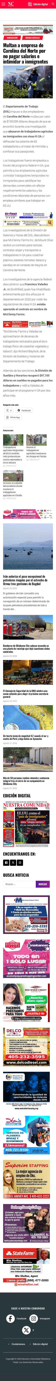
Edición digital (40, 1344)
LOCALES (7, 641)
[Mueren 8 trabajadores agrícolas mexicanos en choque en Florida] (36, 440)
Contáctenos (18, 1344)
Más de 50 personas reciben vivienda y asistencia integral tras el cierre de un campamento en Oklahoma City (26, 781)
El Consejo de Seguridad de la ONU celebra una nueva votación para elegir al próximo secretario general (25, 694)
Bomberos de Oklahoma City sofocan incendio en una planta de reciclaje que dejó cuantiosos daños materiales (26, 648)
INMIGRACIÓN (12, 38)
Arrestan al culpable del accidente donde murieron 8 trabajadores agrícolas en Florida (12, 489)
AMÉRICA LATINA (10, 731)
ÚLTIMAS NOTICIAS (33, 38)
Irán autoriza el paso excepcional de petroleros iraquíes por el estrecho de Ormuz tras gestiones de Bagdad (25, 580)
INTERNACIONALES (10, 571)
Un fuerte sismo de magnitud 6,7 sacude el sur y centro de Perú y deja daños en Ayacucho (25, 737)
